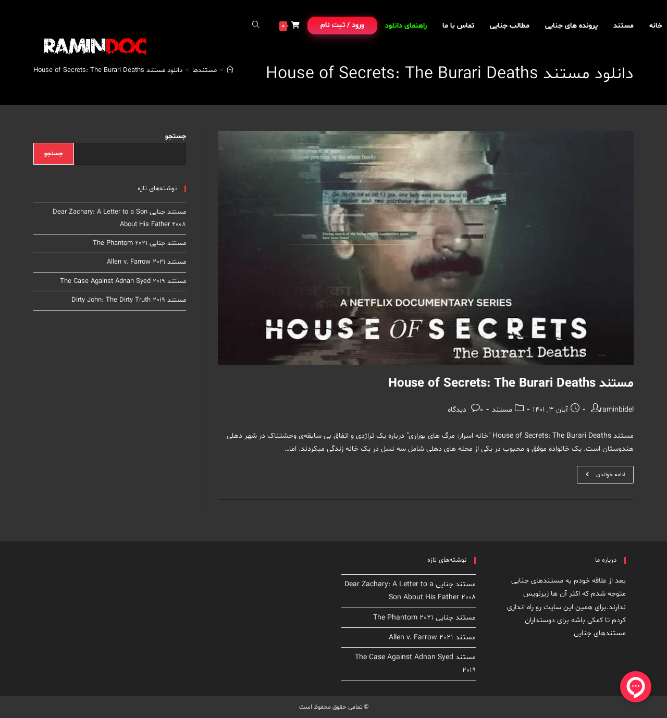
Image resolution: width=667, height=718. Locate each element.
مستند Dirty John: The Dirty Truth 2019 (128, 300)
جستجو (175, 136)
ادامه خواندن (601, 476)
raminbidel (617, 410)
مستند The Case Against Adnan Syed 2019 (123, 281)
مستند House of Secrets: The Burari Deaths (511, 383)
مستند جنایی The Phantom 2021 (139, 243)
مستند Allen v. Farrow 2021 (146, 262)
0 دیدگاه (465, 410)
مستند (502, 410)
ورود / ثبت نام (342, 25)
